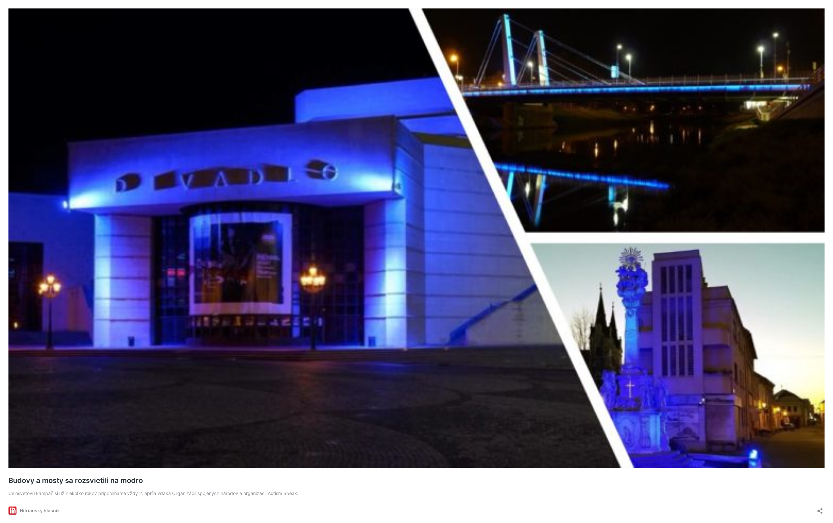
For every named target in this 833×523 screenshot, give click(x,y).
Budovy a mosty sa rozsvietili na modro (75, 480)
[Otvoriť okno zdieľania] (820, 509)
